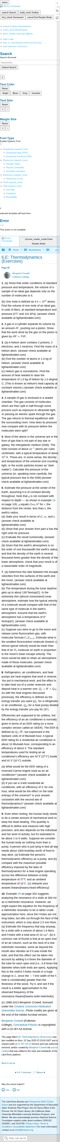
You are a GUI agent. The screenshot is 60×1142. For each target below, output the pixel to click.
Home (15, 250)
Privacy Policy (32, 1123)
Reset (5, 88)
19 (53, 500)
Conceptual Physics (25, 1024)
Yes (7, 1090)
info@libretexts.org (23, 1130)
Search (6, 1138)
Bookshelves (35, 250)
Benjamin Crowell (20, 273)
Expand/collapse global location (56, 249)
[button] (11, 193)
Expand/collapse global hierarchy (5, 250)
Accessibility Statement (24, 1126)
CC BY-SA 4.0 (24, 1044)
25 (19, 893)
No (18, 1090)
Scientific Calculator (15, 171)
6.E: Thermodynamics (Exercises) (34, 1037)
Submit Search (9, 67)
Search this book (8, 57)
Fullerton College (20, 277)
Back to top (7, 1063)
